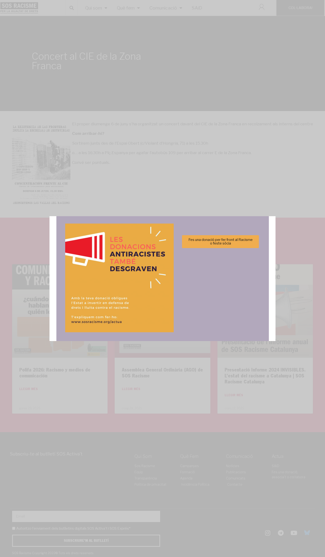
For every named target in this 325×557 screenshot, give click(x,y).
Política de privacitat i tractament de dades (175, 306)
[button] (229, 252)
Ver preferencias (209, 294)
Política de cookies (130, 306)
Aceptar (115, 294)
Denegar (162, 294)
